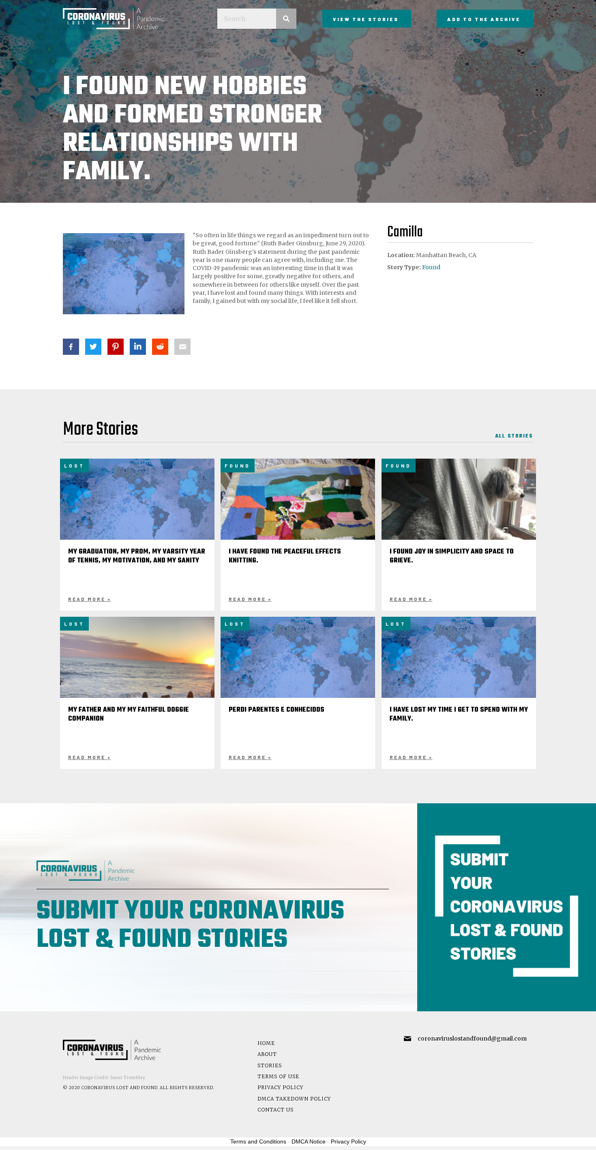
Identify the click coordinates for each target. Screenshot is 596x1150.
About (267, 1054)
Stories (269, 1065)
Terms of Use (278, 1076)
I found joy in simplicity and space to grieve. (452, 556)
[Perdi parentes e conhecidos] (298, 668)
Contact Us (275, 1110)
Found (431, 267)
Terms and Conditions (258, 1141)
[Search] (286, 19)
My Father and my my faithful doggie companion (128, 714)
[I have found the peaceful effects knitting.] (298, 516)
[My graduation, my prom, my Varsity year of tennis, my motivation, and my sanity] (137, 509)
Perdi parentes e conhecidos (276, 710)
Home (266, 1043)
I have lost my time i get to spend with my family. (459, 714)
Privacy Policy (280, 1087)
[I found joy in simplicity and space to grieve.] (459, 516)
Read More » (89, 599)
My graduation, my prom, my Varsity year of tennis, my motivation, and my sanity (136, 556)
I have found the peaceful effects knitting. (285, 556)
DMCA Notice (309, 1141)
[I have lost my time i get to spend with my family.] (459, 668)
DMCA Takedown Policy (294, 1099)
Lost (74, 465)
